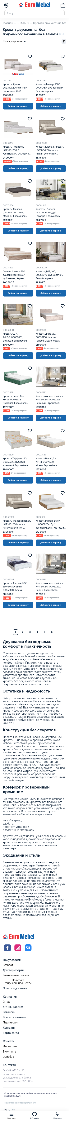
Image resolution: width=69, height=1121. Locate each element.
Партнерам (10, 1022)
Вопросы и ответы (14, 1017)
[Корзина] (63, 5)
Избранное (34, 1118)
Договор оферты (13, 970)
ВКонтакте (9, 1051)
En (13, 1109)
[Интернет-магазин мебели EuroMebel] (34, 6)
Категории (11, 1118)
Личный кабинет (13, 1006)
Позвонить (57, 1118)
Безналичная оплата (16, 975)
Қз (9, 1109)
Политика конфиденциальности (17, 982)
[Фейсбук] (7, 951)
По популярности (12, 41)
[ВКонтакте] (28, 951)
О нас (6, 1001)
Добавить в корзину (18, 106)
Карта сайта (11, 1032)
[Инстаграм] (17, 951)
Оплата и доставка (15, 988)
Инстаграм (10, 1046)
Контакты (9, 1027)
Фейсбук (8, 1056)
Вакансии (9, 1012)
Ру (5, 1109)
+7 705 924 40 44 (13, 1069)
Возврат (8, 965)
